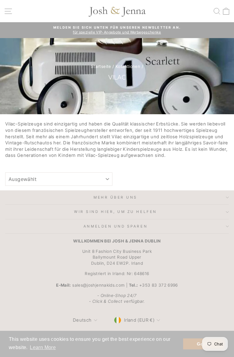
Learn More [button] (43, 347)
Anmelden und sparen (115, 226)
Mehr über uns (115, 197)
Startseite (101, 66)
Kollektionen (127, 66)
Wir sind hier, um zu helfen (115, 212)
